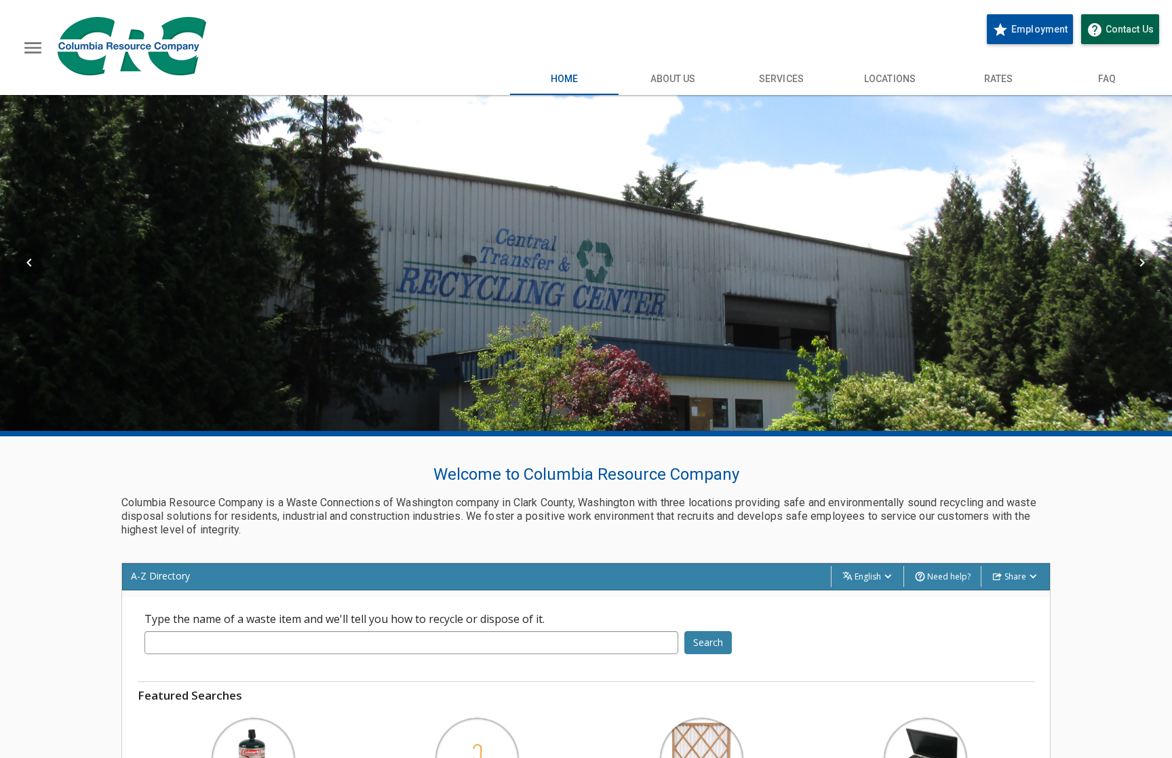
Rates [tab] (998, 78)
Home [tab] (564, 78)
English (868, 576)
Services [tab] (781, 78)
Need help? (948, 576)
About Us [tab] (673, 78)
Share (1015, 576)
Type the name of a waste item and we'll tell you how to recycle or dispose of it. (344, 618)
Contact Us (1123, 30)
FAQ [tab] (1107, 78)
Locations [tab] (890, 78)
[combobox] (411, 642)
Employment (1030, 30)
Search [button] (708, 642)
